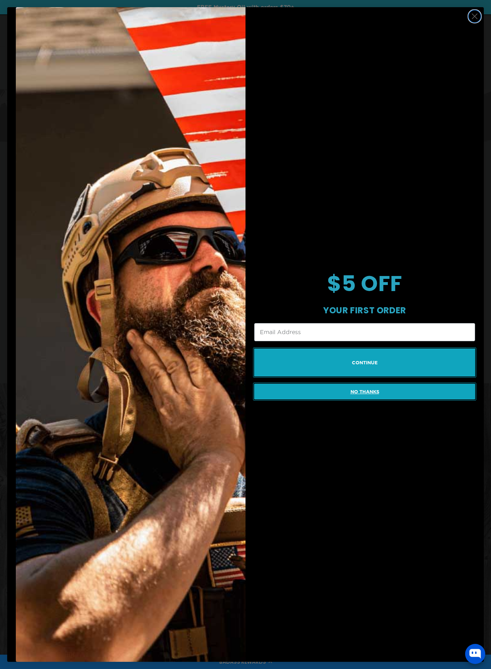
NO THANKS (364, 391)
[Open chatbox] (475, 654)
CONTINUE (365, 362)
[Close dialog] (474, 16)
